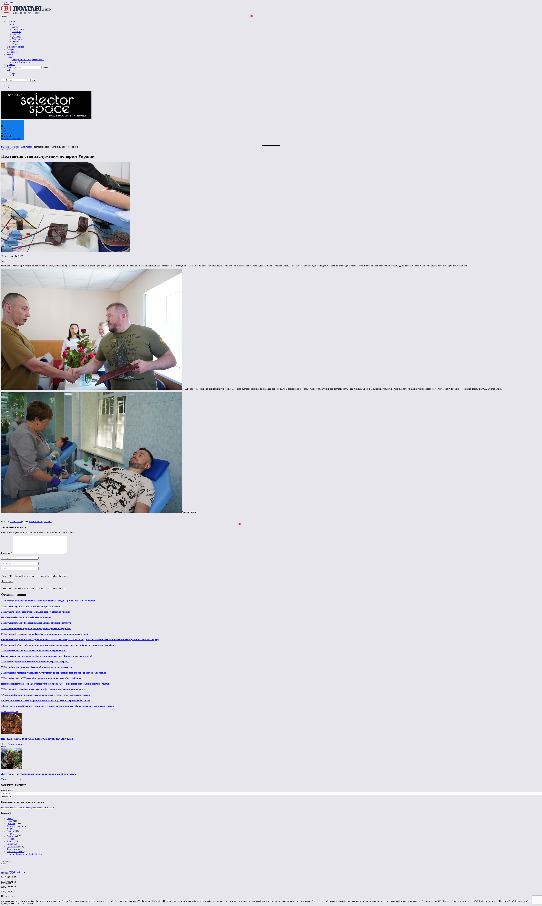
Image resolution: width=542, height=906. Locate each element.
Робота (15, 41)
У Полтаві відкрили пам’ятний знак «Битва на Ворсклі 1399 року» (35, 661)
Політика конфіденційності (31, 807)
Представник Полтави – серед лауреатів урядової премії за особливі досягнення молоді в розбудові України (55, 684)
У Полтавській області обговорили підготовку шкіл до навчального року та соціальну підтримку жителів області (58, 645)
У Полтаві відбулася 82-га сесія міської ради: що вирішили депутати (36, 623)
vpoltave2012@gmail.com (13, 872)
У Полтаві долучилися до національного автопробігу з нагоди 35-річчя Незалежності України (48, 600)
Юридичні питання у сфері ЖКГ (28, 59)
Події (15, 26)
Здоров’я (16, 34)
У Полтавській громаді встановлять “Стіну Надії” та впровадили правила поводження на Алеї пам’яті (53, 673)
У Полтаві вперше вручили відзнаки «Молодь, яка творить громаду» (36, 667)
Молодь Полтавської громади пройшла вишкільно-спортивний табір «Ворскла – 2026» (45, 700)
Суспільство (18, 29)
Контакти (49, 807)
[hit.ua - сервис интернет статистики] (1, 860)
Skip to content (8, 2)
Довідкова (12, 52)
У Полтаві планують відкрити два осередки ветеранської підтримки (36, 628)
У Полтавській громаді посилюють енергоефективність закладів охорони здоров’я (43, 689)
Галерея (10, 49)
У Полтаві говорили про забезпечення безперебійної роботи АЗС (33, 650)
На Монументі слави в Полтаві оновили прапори (26, 617)
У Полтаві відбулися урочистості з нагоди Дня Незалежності (31, 606)
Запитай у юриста (21, 62)
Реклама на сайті (9, 807)
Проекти (11, 64)
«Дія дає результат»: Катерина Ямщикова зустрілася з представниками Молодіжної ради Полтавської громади (57, 706)
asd (8, 70)
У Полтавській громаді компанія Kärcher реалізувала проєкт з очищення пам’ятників (45, 634)
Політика (16, 31)
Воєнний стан (35, 521)
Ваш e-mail (7, 790)
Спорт (15, 44)
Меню (4, 16)
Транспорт (17, 39)
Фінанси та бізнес (15, 47)
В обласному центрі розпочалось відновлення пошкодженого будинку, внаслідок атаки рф (46, 656)
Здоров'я (11, 828)
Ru (13, 75)
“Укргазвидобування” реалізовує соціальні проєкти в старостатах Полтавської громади (45, 695)
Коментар (6, 553)
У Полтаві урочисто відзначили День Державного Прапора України (35, 612)
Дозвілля (16, 36)
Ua (13, 72)
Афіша (10, 54)
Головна (11, 21)
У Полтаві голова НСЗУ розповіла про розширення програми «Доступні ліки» (41, 678)
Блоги (10, 57)
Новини (11, 24)
